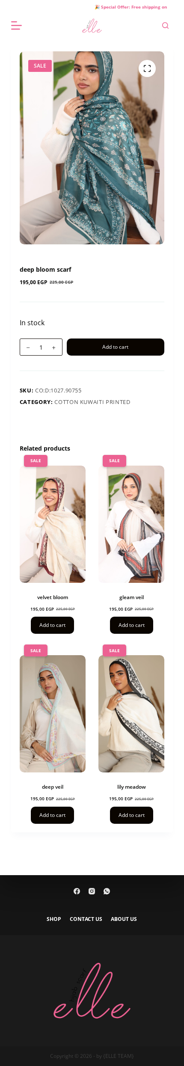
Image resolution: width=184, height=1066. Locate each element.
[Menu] (16, 25)
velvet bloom (52, 597)
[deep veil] (53, 713)
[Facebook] (77, 891)
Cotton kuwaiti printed (92, 402)
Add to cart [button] (52, 625)
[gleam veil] (131, 524)
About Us (124, 919)
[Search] (165, 25)
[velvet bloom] (53, 524)
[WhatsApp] (107, 891)
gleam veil (131, 597)
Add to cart (115, 346)
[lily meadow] (131, 713)
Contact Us (86, 919)
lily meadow (131, 786)
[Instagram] (92, 891)
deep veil (52, 786)
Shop (54, 919)
